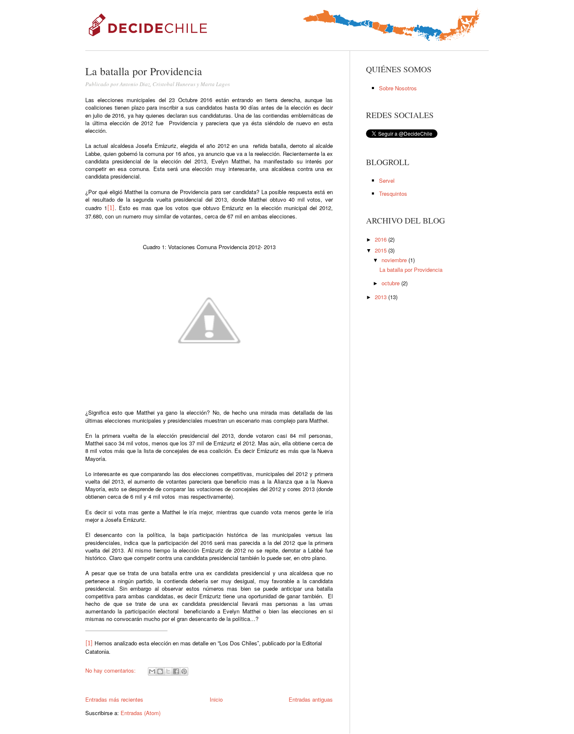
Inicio (216, 699)
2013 (381, 297)
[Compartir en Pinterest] (184, 671)
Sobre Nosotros (398, 88)
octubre (391, 283)
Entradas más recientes (114, 699)
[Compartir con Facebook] (176, 671)
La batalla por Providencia (410, 270)
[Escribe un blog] (160, 671)
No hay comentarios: (111, 670)
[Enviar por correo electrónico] (152, 671)
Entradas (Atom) (141, 713)
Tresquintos (393, 193)
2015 (381, 250)
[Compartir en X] (168, 671)
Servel (387, 180)
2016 (381, 239)
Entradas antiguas (311, 699)
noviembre (395, 260)
